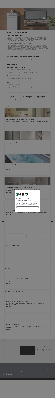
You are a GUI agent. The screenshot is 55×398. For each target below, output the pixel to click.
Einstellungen (27, 207)
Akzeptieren (35, 207)
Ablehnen (20, 207)
